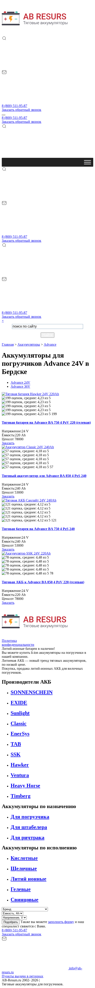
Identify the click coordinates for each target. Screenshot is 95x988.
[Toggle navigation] (3, 115)
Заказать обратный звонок (21, 110)
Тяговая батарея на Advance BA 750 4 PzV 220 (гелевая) (46, 422)
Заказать (8, 443)
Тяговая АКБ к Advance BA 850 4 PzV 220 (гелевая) (43, 582)
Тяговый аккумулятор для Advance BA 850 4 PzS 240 (44, 476)
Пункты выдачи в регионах (22, 976)
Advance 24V (20, 382)
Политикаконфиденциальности (18, 643)
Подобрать (11, 922)
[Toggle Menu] (87, 162)
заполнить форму (61, 922)
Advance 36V (20, 386)
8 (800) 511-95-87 (14, 106)
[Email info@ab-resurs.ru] (35, 102)
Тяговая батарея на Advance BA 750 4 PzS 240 (38, 529)
